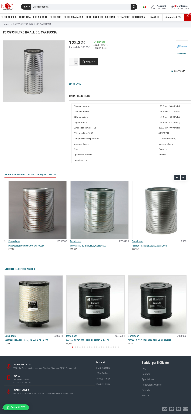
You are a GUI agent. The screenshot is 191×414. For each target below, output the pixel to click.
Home (6, 24)
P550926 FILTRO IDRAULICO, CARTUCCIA (145, 246)
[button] (177, 177)
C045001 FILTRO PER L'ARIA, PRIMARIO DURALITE (87, 340)
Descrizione (75, 84)
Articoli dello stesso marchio (20, 269)
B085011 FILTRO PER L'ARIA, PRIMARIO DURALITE (26, 340)
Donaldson (10, 241)
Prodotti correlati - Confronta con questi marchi (30, 174)
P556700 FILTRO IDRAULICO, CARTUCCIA (22, 246)
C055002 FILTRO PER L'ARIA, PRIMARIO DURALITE (149, 340)
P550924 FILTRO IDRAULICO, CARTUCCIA (84, 246)
